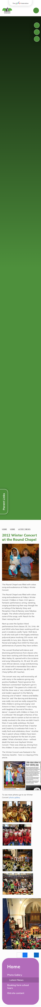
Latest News (24, 529)
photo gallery (14, 797)
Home (4, 529)
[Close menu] (36, 10)
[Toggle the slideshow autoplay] (37, 39)
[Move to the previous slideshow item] (37, 25)
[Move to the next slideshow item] (37, 32)
